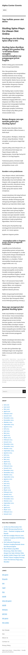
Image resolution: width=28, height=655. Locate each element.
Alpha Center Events (12, 5)
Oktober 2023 (8, 474)
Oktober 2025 (8, 422)
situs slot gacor (7, 601)
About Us (5, 638)
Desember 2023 (8, 470)
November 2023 (9, 472)
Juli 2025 (6, 429)
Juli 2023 (6, 481)
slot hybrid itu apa (13, 377)
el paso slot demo (18, 370)
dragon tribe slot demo (8, 370)
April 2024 (7, 461)
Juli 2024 (6, 455)
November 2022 (9, 499)
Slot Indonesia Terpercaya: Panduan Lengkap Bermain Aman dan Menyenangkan (14, 544)
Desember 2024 (8, 444)
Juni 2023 (7, 483)
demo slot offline (12, 367)
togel (3, 588)
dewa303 (5, 609)
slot (3, 583)
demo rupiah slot (15, 364)
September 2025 (9, 424)
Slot (3, 592)
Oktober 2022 (8, 501)
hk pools (4, 579)
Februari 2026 (8, 413)
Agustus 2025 (8, 426)
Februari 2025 (8, 440)
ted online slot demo (14, 378)
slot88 (4, 596)
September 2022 (9, 503)
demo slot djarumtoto (12, 365)
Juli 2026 (6, 405)
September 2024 (9, 450)
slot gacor (5, 574)
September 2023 (9, 477)
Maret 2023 (7, 490)
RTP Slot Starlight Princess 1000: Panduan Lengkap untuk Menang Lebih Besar (14, 538)
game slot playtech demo (8, 372)
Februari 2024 (8, 466)
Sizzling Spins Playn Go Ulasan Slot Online (13, 31)
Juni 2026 (7, 407)
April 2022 (7, 507)
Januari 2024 (8, 468)
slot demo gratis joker (17, 375)
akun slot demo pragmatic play (16, 360)
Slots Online (13, 359)
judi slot (4, 614)
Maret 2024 (7, 464)
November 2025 (9, 420)
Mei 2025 (6, 433)
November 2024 (9, 446)
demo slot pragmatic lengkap (17, 369)
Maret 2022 (7, 509)
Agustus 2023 (8, 479)
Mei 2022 (6, 505)
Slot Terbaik (5, 630)
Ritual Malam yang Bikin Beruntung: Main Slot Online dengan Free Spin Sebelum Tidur (14, 551)
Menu (4, 10)
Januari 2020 (8, 514)
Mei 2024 (6, 459)
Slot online (5, 622)
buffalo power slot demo (8, 362)
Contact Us (5, 641)
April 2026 (7, 411)
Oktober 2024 (8, 448)
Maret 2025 (7, 437)
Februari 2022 (8, 512)
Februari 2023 (8, 492)
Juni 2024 (7, 457)
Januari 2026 (8, 416)
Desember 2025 (8, 418)
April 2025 (7, 435)
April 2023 (7, 488)
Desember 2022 (8, 496)
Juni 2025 (7, 431)
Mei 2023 (6, 485)
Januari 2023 (8, 494)
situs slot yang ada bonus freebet (14, 374)
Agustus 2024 (8, 453)
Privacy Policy (6, 645)
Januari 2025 (8, 442)
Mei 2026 (7, 409)
